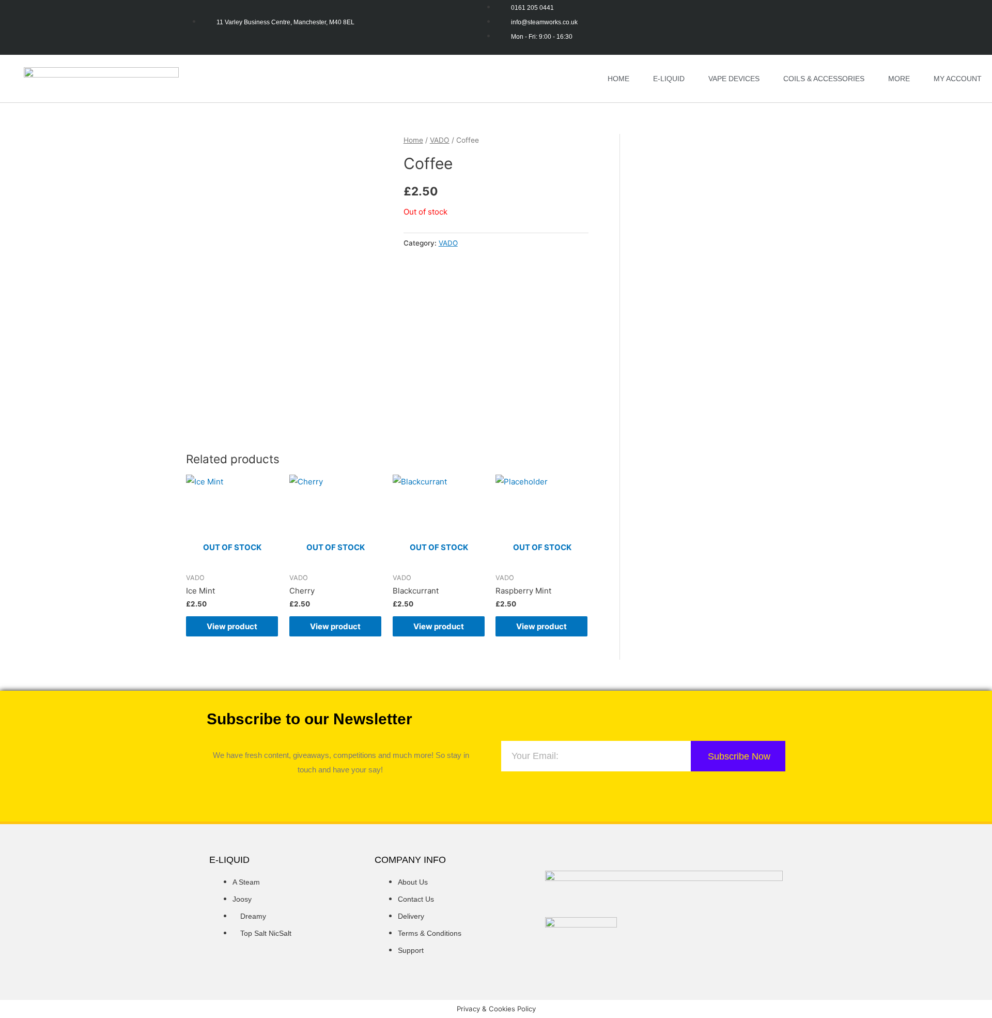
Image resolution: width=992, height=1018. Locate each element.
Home (618, 78)
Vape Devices (734, 78)
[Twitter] (371, 794)
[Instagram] (341, 794)
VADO (440, 140)
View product (232, 626)
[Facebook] (310, 794)
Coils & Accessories (823, 78)
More (899, 78)
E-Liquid (669, 78)
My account (958, 78)
